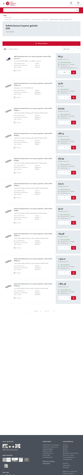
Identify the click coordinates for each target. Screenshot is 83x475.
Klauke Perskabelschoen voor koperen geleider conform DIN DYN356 (33, 134)
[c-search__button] (77, 10)
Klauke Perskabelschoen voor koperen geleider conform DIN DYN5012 (33, 184)
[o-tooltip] (64, 72)
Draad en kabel (47, 451)
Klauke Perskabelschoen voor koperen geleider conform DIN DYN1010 (33, 234)
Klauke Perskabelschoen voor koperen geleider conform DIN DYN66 (33, 209)
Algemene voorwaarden (70, 471)
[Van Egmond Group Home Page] (11, 3)
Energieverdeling (48, 449)
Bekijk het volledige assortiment (49, 462)
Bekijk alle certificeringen (10, 449)
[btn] (73, 72)
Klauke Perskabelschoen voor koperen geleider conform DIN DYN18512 (33, 285)
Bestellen (65, 447)
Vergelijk (18, 70)
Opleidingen (66, 465)
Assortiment (47, 441)
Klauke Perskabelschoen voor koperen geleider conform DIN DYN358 (33, 159)
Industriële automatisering (51, 445)
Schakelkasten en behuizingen (48, 454)
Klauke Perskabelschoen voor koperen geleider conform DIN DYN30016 (33, 84)
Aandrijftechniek (48, 457)
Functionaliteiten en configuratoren (69, 458)
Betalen (65, 449)
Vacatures (66, 467)
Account (65, 451)
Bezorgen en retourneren (70, 453)
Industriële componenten (50, 447)
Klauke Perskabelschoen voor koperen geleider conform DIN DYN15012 (33, 260)
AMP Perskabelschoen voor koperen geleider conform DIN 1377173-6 (32, 57)
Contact (65, 445)
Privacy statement (68, 473)
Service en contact (68, 455)
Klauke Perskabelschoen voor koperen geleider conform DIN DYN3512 (33, 109)
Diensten (65, 463)
